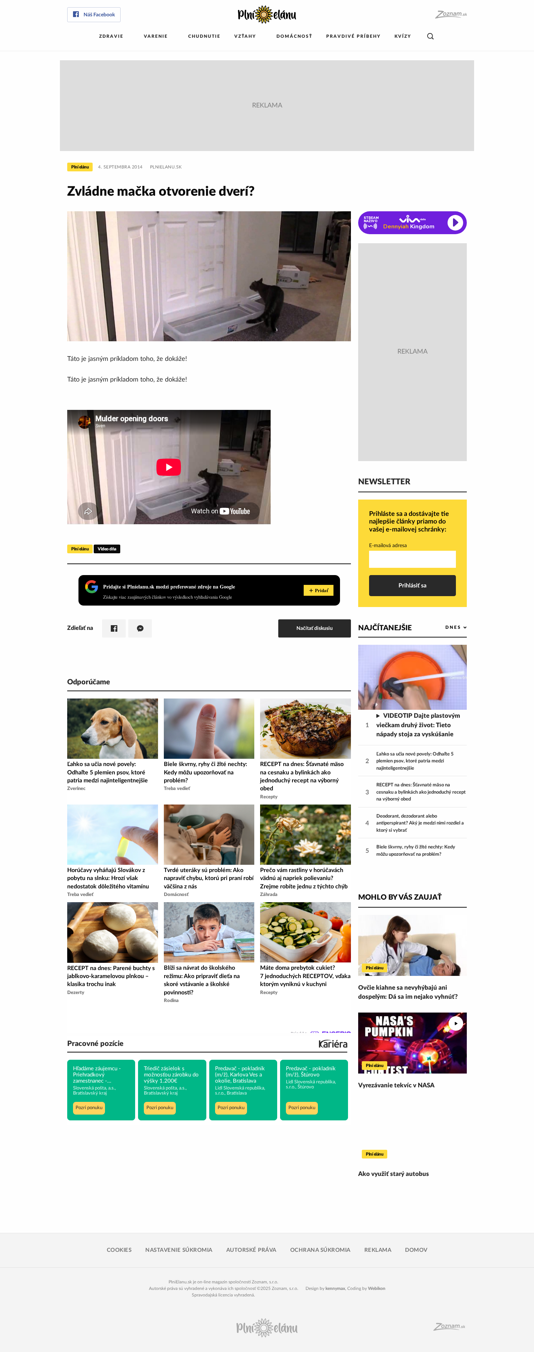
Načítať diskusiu (314, 628)
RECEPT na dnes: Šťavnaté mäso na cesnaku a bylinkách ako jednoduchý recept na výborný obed (421, 792)
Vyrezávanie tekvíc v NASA (396, 1085)
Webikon (376, 1288)
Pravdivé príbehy (353, 36)
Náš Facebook (99, 14)
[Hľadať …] (430, 36)
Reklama (378, 1250)
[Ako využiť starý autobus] (412, 1131)
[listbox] (444, 627)
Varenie (156, 36)
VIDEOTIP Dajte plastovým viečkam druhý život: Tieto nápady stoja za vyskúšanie (418, 725)
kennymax (335, 1288)
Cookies (119, 1250)
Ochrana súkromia (320, 1250)
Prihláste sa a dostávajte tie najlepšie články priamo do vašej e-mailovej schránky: (409, 522)
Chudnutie (204, 36)
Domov (416, 1250)
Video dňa (107, 549)
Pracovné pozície (95, 1043)
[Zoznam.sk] (450, 14)
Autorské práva (251, 1250)
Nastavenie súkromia (179, 1250)
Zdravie (111, 36)
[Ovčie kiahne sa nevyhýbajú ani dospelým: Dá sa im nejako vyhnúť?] (412, 945)
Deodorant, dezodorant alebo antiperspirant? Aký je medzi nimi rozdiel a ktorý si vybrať (420, 823)
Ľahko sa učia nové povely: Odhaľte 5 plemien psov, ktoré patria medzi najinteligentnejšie (415, 761)
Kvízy (403, 36)
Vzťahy (245, 36)
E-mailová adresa (388, 545)
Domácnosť (294, 36)
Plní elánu (80, 167)
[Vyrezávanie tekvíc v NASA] (412, 1043)
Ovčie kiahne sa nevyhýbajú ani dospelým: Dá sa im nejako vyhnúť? (408, 992)
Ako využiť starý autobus (393, 1174)
